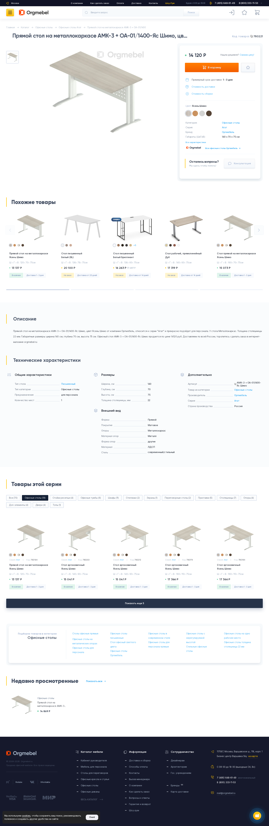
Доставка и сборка (139, 760)
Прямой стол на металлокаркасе (28, 255)
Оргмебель (228, 132)
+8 (134, 245)
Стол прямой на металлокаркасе (236, 255)
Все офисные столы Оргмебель (223, 148)
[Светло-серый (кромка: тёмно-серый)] (202, 113)
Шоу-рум (134, 810)
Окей (92, 817)
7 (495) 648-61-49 (226, 777)
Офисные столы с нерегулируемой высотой (195, 638)
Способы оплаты (138, 766)
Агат (224, 127)
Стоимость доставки (203, 86)
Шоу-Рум (170, 3)
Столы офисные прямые (85, 633)
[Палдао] (208, 113)
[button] (10, 230)
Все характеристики (196, 142)
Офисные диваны (90, 791)
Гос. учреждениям (181, 773)
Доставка (136, 3)
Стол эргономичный (73, 567)
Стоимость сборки (202, 93)
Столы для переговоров (94, 773)
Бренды (177, 785)
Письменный (68, 383)
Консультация (242, 163)
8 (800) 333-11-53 (226, 782)
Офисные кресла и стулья (95, 779)
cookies (26, 815)
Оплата (120, 3)
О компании (77, 3)
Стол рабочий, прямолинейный (183, 255)
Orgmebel (21, 753)
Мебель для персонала (94, 766)
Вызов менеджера (139, 779)
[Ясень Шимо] (188, 113)
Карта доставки (180, 791)
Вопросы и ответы (139, 798)
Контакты (153, 3)
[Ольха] (195, 113)
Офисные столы (231, 122)
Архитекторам (179, 766)
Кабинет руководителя (94, 760)
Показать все (94, 681)
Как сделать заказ (99, 3)
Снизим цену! (247, 54)
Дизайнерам (177, 760)
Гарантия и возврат (140, 804)
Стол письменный (71, 255)
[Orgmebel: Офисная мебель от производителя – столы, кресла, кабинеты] (33, 12)
